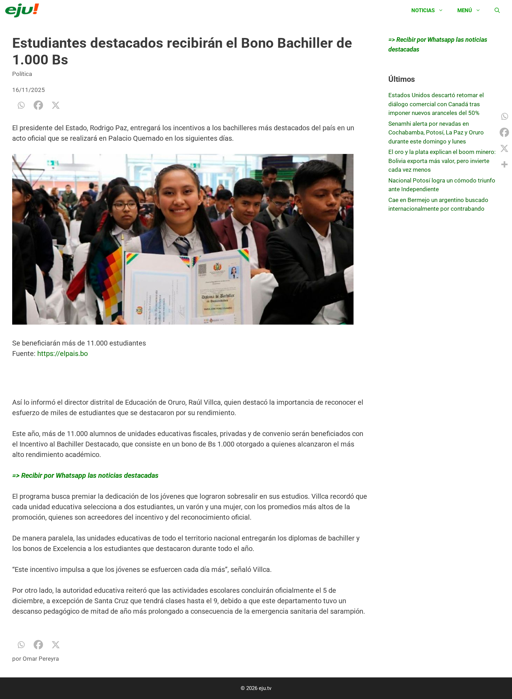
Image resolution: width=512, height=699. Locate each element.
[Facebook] (38, 105)
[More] (504, 164)
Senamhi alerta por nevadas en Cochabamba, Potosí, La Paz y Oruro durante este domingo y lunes (436, 132)
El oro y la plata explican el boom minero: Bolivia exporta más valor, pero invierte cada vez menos (442, 160)
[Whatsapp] (21, 105)
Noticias (423, 10)
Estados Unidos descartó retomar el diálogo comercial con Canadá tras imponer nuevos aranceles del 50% (436, 104)
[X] (56, 105)
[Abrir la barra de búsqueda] (497, 10)
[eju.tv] (23, 10)
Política (22, 73)
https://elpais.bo (62, 353)
